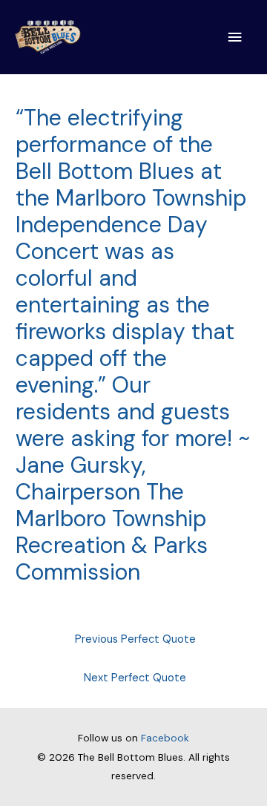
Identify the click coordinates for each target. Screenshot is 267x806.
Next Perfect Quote (135, 678)
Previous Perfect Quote (135, 639)
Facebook (165, 737)
